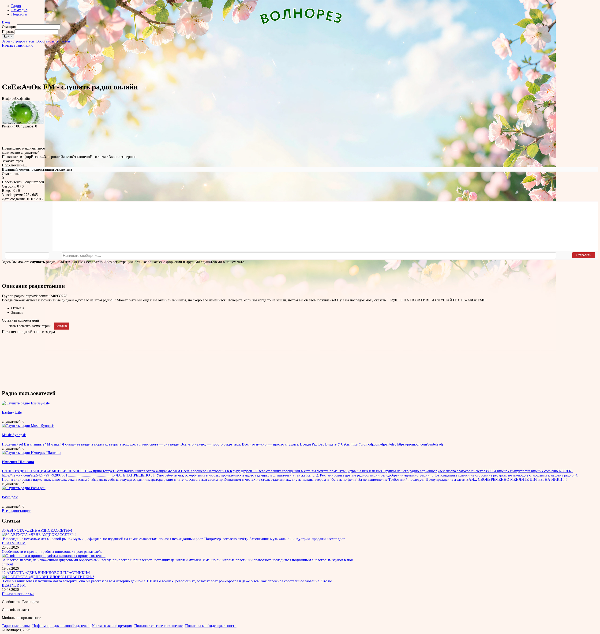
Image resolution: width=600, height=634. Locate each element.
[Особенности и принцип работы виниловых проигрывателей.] (53, 556)
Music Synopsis (14, 435)
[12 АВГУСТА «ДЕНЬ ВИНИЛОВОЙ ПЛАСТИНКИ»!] (48, 577)
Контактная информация (112, 626)
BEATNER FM (14, 543)
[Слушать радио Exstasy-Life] (26, 403)
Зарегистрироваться (18, 41)
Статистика (11, 174)
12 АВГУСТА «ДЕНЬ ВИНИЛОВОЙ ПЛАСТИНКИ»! (46, 573)
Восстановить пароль (53, 41)
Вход (6, 22)
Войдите (62, 326)
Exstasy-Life (12, 412)
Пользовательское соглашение (158, 626)
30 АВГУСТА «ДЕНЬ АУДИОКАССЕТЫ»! (37, 530)
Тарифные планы (16, 626)
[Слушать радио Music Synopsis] (28, 426)
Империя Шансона (18, 462)
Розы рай (10, 497)
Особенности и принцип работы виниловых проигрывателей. (52, 551)
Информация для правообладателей (61, 626)
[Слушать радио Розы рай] (23, 488)
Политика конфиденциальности (210, 626)
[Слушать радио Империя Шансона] (31, 453)
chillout (7, 564)
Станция (9, 27)
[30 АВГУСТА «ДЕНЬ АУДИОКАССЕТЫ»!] (39, 535)
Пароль (8, 32)
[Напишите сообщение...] (309, 255)
